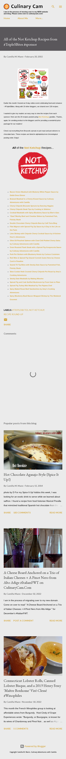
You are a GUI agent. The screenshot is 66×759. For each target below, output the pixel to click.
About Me (23, 18)
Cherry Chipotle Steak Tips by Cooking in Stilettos (30, 209)
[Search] (53, 5)
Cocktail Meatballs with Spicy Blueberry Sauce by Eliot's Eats (34, 213)
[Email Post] (5, 320)
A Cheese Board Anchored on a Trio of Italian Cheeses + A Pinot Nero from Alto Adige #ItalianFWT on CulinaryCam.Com (31, 580)
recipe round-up (13, 314)
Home (7, 18)
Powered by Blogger (35, 746)
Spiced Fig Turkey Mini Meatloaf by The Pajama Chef (31, 285)
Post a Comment (23, 620)
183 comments (22, 512)
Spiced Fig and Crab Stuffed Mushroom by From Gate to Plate (35, 282)
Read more (56, 512)
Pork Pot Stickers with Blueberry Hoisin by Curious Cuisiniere (35, 254)
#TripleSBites (20, 310)
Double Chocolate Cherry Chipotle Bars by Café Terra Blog (33, 223)
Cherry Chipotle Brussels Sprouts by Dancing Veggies (31, 206)
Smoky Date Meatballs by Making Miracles (26, 279)
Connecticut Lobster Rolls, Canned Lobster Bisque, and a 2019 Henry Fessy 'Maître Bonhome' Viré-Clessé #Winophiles (32, 688)
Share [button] (7, 324)
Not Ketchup (44, 117)
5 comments (20, 728)
